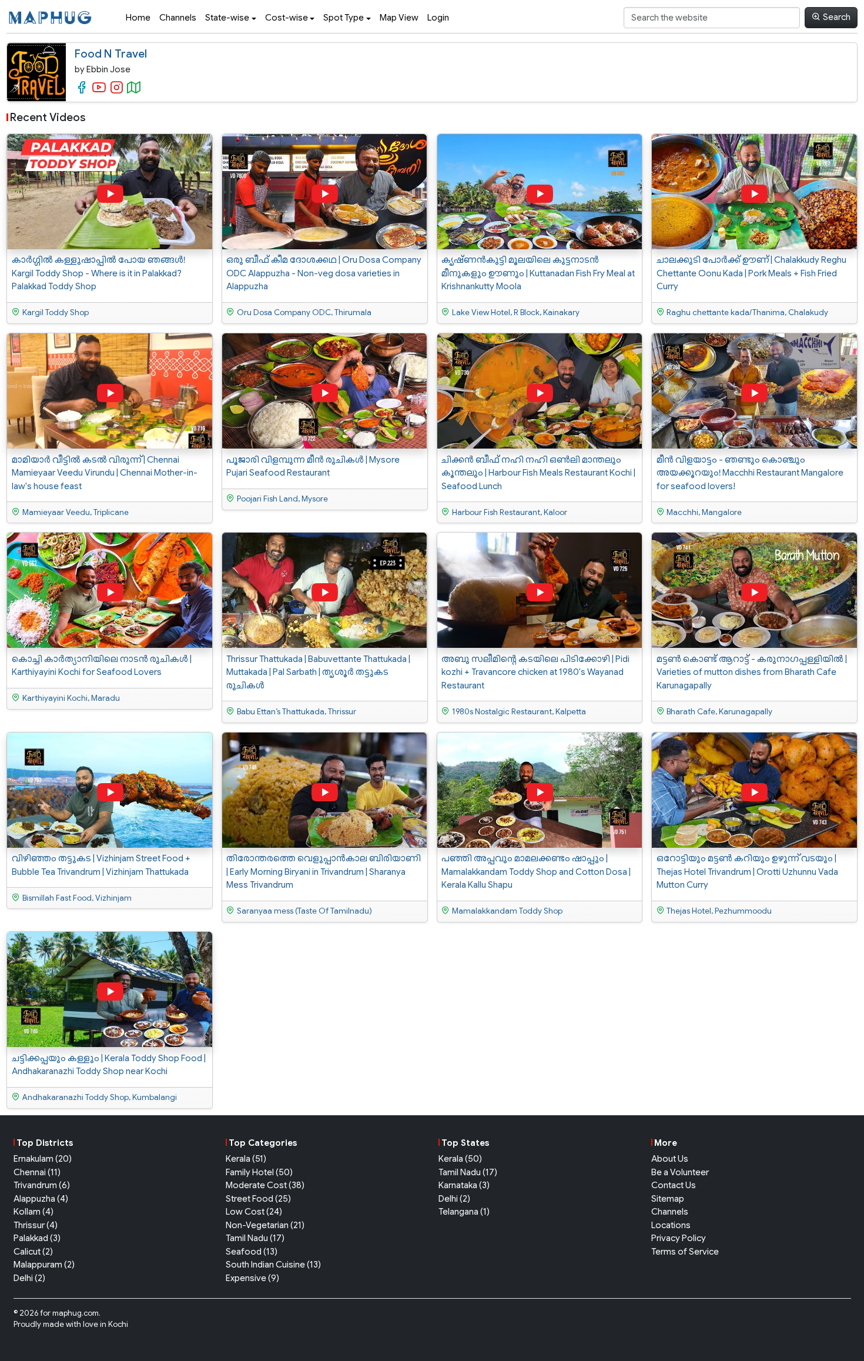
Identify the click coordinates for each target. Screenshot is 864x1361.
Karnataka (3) (464, 1185)
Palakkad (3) (37, 1238)
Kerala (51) (246, 1158)
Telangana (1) (464, 1211)
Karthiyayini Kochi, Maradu (71, 698)
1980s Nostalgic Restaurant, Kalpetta (519, 712)
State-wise (227, 17)
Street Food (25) (258, 1198)
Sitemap (667, 1198)
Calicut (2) (33, 1251)
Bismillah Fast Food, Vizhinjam (77, 898)
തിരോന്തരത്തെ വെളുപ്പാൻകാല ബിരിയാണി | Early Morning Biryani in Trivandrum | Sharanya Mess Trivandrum (323, 871)
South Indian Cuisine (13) (273, 1264)
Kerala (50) (460, 1158)
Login (438, 17)
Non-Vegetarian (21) (265, 1225)
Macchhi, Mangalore (704, 512)
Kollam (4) (33, 1211)
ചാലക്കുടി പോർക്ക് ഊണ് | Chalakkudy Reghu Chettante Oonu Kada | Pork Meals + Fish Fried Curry (751, 273)
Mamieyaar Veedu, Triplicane (75, 512)
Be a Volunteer (680, 1172)
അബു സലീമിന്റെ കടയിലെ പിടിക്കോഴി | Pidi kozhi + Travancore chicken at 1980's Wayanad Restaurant (535, 672)
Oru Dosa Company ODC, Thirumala (304, 312)
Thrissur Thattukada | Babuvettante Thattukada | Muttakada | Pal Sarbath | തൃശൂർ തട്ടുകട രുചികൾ (318, 672)
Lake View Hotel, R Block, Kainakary (516, 312)
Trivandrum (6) (42, 1185)
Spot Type (343, 17)
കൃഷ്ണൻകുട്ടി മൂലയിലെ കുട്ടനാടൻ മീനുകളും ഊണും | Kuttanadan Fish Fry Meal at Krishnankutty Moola (538, 273)
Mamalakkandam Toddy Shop (507, 911)
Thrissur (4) (36, 1225)
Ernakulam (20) (43, 1158)
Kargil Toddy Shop (55, 312)
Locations (671, 1225)
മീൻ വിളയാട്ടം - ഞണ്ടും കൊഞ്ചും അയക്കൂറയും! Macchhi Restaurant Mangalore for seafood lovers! (750, 472)
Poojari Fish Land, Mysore (282, 499)
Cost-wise (286, 17)
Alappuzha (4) (41, 1198)
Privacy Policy (678, 1238)
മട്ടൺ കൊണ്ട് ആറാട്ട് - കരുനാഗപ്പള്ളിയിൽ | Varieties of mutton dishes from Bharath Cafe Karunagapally (752, 672)
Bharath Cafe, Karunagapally (719, 712)
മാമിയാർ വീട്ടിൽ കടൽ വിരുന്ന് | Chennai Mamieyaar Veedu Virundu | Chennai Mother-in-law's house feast (104, 472)
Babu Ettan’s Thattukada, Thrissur (296, 712)
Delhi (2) (29, 1278)
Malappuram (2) (44, 1264)
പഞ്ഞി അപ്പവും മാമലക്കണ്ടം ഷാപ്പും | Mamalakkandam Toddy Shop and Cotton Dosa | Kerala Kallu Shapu (536, 871)
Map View (399, 17)
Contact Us (673, 1185)
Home (138, 17)
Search (836, 17)
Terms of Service (685, 1251)
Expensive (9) (252, 1278)
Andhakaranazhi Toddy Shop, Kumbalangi (99, 1097)
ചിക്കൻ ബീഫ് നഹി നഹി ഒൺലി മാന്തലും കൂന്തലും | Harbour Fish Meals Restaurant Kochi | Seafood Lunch (538, 472)
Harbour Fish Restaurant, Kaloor (509, 512)
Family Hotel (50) (259, 1172)
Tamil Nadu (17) (255, 1238)
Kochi (118, 1324)
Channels (177, 17)
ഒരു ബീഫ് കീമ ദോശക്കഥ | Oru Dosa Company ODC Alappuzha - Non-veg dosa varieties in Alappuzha (323, 273)
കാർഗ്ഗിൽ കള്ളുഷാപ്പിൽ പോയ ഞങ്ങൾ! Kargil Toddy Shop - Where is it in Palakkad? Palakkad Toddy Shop (98, 273)
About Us (669, 1158)
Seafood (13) (251, 1251)
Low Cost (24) (254, 1211)
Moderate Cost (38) (265, 1185)
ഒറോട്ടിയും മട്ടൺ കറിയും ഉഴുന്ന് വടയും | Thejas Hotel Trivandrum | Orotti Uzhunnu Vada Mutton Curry (747, 871)
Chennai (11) (37, 1172)
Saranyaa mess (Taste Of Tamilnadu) (304, 911)
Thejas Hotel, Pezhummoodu (719, 911)
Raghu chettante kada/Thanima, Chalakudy (747, 312)
